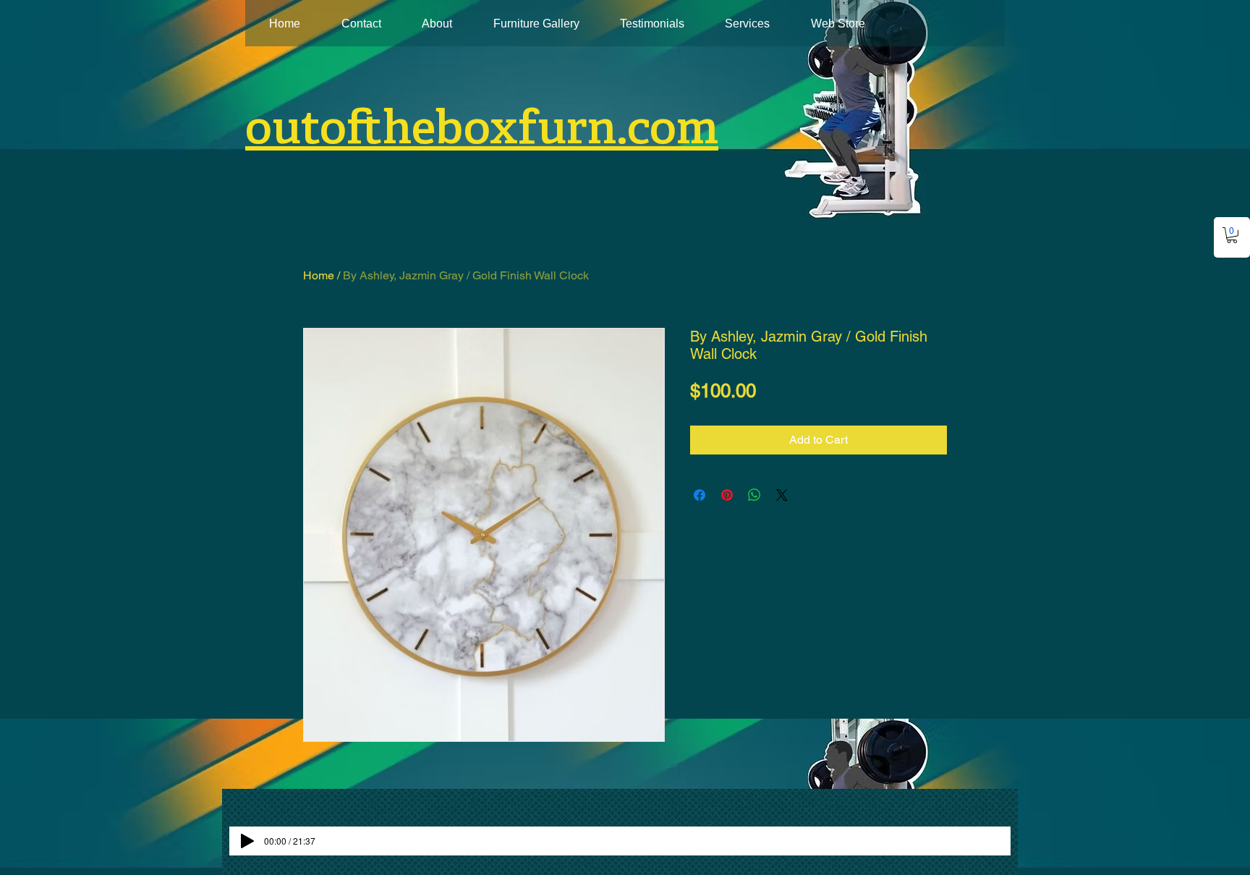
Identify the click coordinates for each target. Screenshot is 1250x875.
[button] (1232, 235)
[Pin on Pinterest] (727, 495)
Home (318, 275)
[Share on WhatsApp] (754, 495)
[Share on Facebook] (699, 495)
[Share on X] (782, 495)
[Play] (247, 841)
